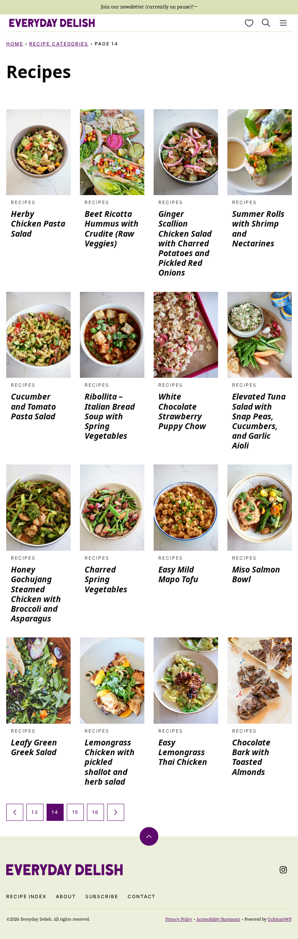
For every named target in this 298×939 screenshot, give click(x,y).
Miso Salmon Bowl (256, 574)
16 (95, 812)
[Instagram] (283, 869)
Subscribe (101, 896)
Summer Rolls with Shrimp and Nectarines (258, 228)
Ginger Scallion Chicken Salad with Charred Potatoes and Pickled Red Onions (184, 243)
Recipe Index (26, 896)
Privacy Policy (178, 919)
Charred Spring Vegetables (106, 579)
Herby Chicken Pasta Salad (38, 223)
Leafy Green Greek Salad (34, 747)
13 (34, 812)
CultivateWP (279, 919)
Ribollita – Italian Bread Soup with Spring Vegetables (110, 416)
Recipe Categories (58, 44)
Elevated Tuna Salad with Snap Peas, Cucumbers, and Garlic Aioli (259, 421)
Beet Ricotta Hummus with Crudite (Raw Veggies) (112, 228)
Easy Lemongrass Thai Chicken (182, 752)
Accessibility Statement (218, 919)
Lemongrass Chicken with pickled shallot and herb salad (110, 762)
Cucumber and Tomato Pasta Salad (33, 406)
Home (14, 44)
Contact (142, 896)
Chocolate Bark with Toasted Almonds (251, 757)
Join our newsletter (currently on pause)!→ (149, 6)
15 (75, 812)
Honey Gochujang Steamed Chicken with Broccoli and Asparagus (36, 594)
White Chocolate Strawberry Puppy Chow (182, 411)
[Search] (266, 22)
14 (55, 812)
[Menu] (283, 22)
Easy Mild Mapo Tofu (178, 574)
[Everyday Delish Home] (52, 23)
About (66, 896)
